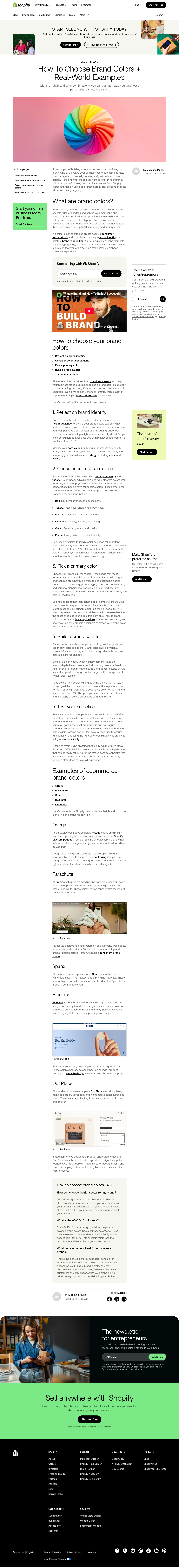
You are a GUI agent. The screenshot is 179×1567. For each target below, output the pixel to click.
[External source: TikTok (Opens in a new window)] (148, 1550)
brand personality (86, 395)
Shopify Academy (89, 1473)
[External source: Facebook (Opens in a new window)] (117, 1550)
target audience (62, 423)
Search (159, 15)
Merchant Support (89, 1458)
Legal (51, 1489)
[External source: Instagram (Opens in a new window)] (140, 1550)
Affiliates (52, 1484)
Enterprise (86, 4)
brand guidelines (85, 619)
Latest (72, 15)
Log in (138, 4)
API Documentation (122, 1463)
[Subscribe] (163, 299)
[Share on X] (116, 1299)
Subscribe (157, 1357)
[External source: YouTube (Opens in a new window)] (133, 1550)
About (51, 1458)
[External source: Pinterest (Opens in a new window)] (164, 1550)
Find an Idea (28, 15)
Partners (52, 1478)
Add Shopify (142, 579)
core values (75, 448)
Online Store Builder (90, 1515)
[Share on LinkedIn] (124, 1299)
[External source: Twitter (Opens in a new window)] (125, 1550)
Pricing (73, 4)
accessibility (72, 739)
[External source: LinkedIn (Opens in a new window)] (156, 1550)
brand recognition (72, 241)
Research (53, 1530)
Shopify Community (90, 1478)
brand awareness (100, 381)
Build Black (54, 1520)
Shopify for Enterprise (155, 1468)
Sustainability (55, 1515)
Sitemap (91, 1552)
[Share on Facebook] (109, 1299)
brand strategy (87, 455)
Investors (53, 1468)
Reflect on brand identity (70, 356)
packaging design (104, 857)
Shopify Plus (150, 1463)
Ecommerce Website (90, 1525)
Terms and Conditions (143, 316)
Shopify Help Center (91, 1463)
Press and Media (56, 1473)
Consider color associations (72, 360)
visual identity (107, 237)
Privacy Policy (135, 1369)
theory (56, 479)
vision (55, 458)
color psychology (105, 476)
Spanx (59, 795)
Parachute (61, 790)
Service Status (55, 1494)
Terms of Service (52, 1552)
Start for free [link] (111, 273)
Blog (15, 15)
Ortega (59, 785)
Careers (52, 1463)
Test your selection (66, 374)
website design (75, 1073)
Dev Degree (118, 1468)
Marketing (60, 15)
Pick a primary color (67, 365)
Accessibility (54, 1525)
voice (112, 455)
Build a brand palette (67, 369)
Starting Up (44, 15)
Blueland (60, 799)
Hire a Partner (87, 1468)
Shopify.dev (118, 1458)
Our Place (61, 804)
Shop (146, 1458)
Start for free (156, 4)
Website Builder (88, 1520)
